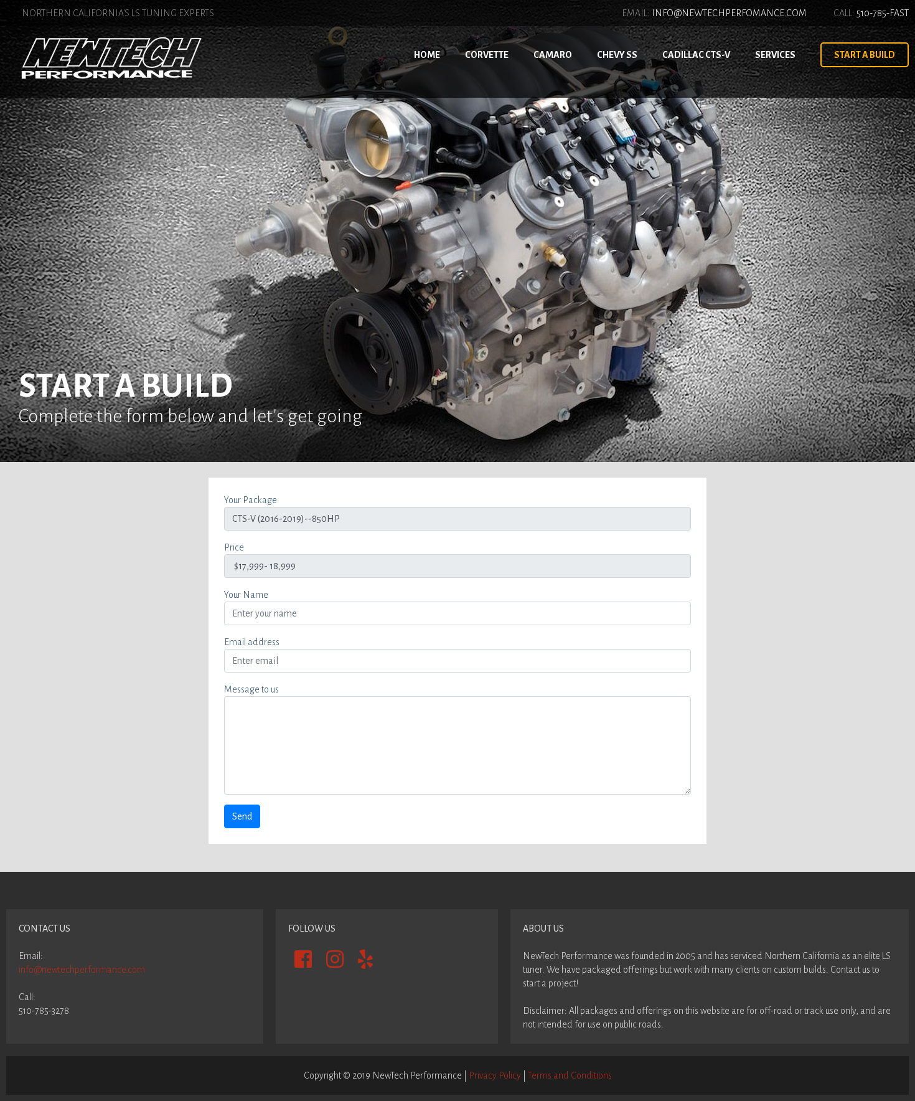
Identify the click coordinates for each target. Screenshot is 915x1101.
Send (242, 816)
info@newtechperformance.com (82, 970)
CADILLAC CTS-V (696, 55)
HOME (427, 55)
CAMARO (552, 55)
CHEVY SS (617, 55)
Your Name (246, 595)
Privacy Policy (495, 1075)
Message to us (251, 689)
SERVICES (775, 55)
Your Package (250, 500)
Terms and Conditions (570, 1075)
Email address (251, 642)
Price (234, 547)
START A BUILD (864, 55)
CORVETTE (487, 55)
